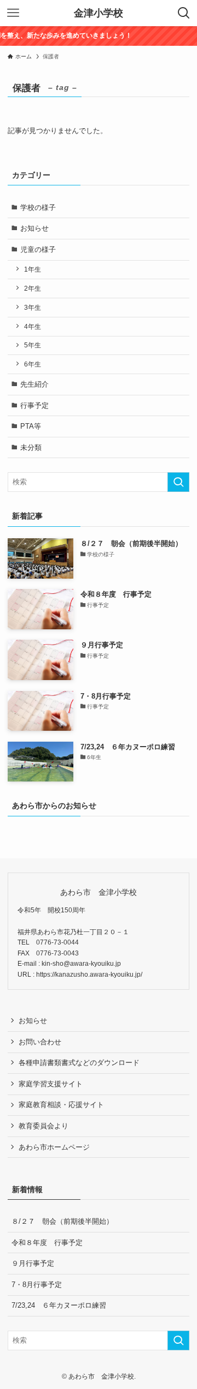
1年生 (32, 269)
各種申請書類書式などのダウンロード (79, 1063)
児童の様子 (38, 249)
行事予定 (34, 405)
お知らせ (34, 228)
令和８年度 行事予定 (47, 1242)
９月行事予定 (32, 1263)
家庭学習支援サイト (51, 1084)
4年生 (32, 326)
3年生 (32, 307)
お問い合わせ (40, 1042)
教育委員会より (43, 1126)
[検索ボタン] (184, 13)
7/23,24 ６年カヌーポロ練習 (58, 1305)
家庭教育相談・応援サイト (61, 1105)
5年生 (32, 344)
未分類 (31, 447)
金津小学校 (98, 13)
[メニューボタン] (13, 13)
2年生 (32, 288)
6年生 (32, 364)
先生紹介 (34, 384)
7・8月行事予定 (36, 1284)
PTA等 (30, 426)
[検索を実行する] (178, 482)
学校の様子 (38, 207)
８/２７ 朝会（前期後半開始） (62, 1221)
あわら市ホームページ (54, 1147)
